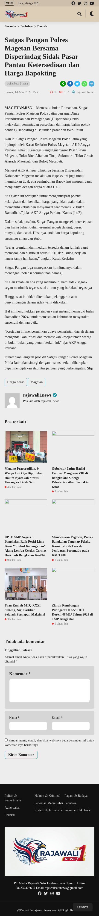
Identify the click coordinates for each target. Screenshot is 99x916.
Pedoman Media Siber (49, 803)
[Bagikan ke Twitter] (77, 83)
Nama (14, 717)
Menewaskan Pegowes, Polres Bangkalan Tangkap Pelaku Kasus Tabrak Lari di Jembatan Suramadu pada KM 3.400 (72, 546)
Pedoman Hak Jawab (77, 810)
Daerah (42, 26)
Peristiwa (26, 26)
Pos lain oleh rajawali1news (41, 401)
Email (57, 717)
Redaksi (10, 815)
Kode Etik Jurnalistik (48, 810)
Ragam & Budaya (75, 795)
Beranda (10, 26)
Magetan (36, 382)
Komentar (20, 673)
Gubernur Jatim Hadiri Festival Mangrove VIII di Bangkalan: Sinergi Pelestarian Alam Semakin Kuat (70, 477)
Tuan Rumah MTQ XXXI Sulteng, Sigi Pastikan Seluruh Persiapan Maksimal (25, 610)
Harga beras (15, 382)
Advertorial (12, 807)
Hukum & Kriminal (47, 795)
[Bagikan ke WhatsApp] (84, 84)
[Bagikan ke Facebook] (70, 83)
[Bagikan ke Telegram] (91, 83)
